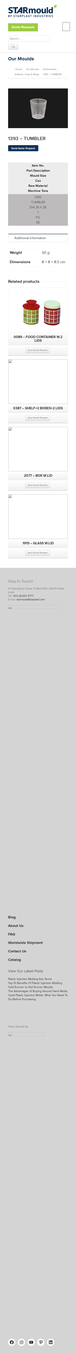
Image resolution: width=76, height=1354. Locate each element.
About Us (16, 925)
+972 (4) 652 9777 (23, 596)
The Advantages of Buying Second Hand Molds (37, 991)
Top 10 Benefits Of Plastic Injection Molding (35, 983)
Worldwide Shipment (25, 942)
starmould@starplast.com (30, 599)
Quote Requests (23, 27)
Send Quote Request (23, 148)
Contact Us (17, 951)
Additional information (30, 238)
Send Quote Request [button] (37, 350)
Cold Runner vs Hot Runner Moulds (30, 987)
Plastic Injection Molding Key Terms (30, 979)
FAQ (11, 934)
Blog (12, 917)
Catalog (14, 959)
